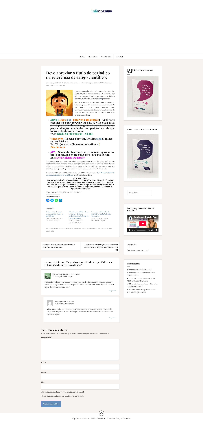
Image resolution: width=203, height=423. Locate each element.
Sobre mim (93, 56)
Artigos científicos (66, 228)
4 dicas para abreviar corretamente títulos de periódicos (54, 214)
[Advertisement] (101, 37)
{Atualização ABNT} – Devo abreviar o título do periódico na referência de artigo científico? (78, 215)
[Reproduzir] (130, 230)
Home (82, 56)
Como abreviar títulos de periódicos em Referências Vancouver (101, 214)
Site (42, 382)
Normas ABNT (98, 83)
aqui (100, 99)
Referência (102, 228)
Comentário (46, 337)
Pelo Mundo (106, 56)
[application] (142, 223)
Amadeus (115, 418)
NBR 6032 (85, 228)
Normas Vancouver (57, 85)
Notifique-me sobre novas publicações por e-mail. (63, 396)
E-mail (44, 372)
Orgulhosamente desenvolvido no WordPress (89, 418)
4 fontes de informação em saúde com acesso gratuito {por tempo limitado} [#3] (101, 247)
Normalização (87, 83)
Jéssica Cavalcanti (71, 83)
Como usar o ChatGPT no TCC (140, 269)
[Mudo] (152, 230)
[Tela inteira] (156, 230)
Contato (119, 56)
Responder (112, 291)
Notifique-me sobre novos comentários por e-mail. (63, 392)
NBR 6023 (77, 228)
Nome (44, 362)
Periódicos (93, 228)
